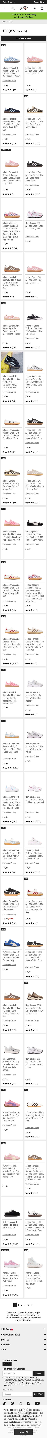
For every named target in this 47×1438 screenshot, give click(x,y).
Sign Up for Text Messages (14, 1369)
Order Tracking (9, 2)
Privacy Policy (15, 1382)
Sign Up (7, 1364)
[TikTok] (6, 1403)
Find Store (38, 1394)
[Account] (34, 8)
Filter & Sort (24, 38)
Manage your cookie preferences (24, 1413)
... (24, 1305)
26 (28, 1305)
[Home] (24, 8)
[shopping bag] (42, 8)
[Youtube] (39, 1403)
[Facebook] (30, 1403)
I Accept (23, 1432)
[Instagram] (22, 1403)
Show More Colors (9, 81)
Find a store (8, 1390)
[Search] (13, 8)
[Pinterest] (14, 1403)
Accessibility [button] (39, 2)
